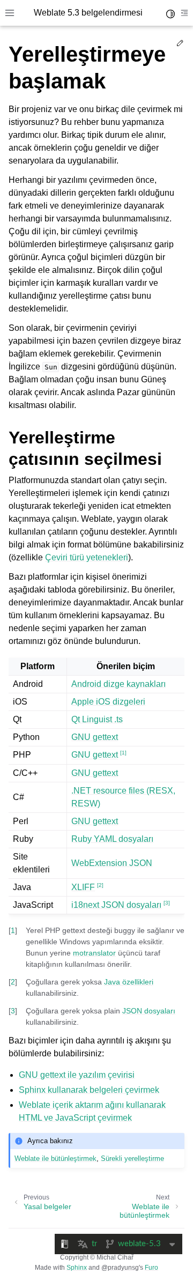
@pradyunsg (120, 1267)
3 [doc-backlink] (13, 1010)
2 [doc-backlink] (13, 982)
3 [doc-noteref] (167, 903)
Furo (151, 1267)
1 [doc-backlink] (13, 930)
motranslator (94, 953)
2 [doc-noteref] (100, 885)
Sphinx (76, 1267)
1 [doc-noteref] (123, 753)
